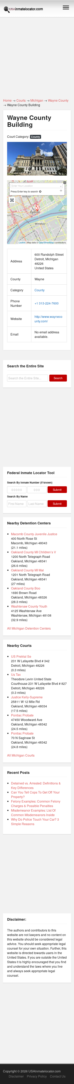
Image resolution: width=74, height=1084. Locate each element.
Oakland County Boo (25, 588)
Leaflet (22, 242)
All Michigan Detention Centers (29, 628)
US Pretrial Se (21, 656)
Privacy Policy (37, 1076)
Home (7, 100)
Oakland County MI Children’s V (33, 552)
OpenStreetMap (46, 242)
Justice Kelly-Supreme (27, 697)
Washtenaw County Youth (29, 606)
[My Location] (40, 191)
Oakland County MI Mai (27, 570)
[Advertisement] (37, 55)
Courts (21, 100)
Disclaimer (16, 1076)
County (35, 137)
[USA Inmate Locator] (23, 10)
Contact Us (58, 1076)
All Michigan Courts (21, 755)
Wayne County (58, 100)
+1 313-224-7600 (47, 303)
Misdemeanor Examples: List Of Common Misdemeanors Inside (33, 812)
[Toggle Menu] (66, 7)
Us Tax (16, 674)
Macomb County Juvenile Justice (34, 534)
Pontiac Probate (22, 715)
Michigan (36, 100)
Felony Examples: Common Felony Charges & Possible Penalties (35, 803)
